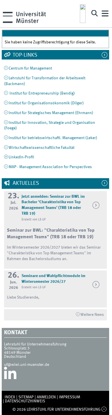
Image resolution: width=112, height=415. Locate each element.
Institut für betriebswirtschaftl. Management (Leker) (53, 138)
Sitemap (26, 397)
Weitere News (92, 315)
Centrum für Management (30, 68)
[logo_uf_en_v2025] (83, 13)
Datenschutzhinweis (25, 401)
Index (10, 397)
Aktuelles (25, 183)
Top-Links (24, 55)
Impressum (69, 397)
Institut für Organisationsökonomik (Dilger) (46, 103)
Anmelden (46, 397)
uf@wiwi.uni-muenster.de (26, 365)
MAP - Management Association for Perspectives (50, 167)
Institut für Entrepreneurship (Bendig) (42, 93)
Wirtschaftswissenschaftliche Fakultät (41, 148)
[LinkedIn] (10, 375)
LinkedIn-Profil (21, 157)
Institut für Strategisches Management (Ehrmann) (51, 113)
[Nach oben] (104, 410)
